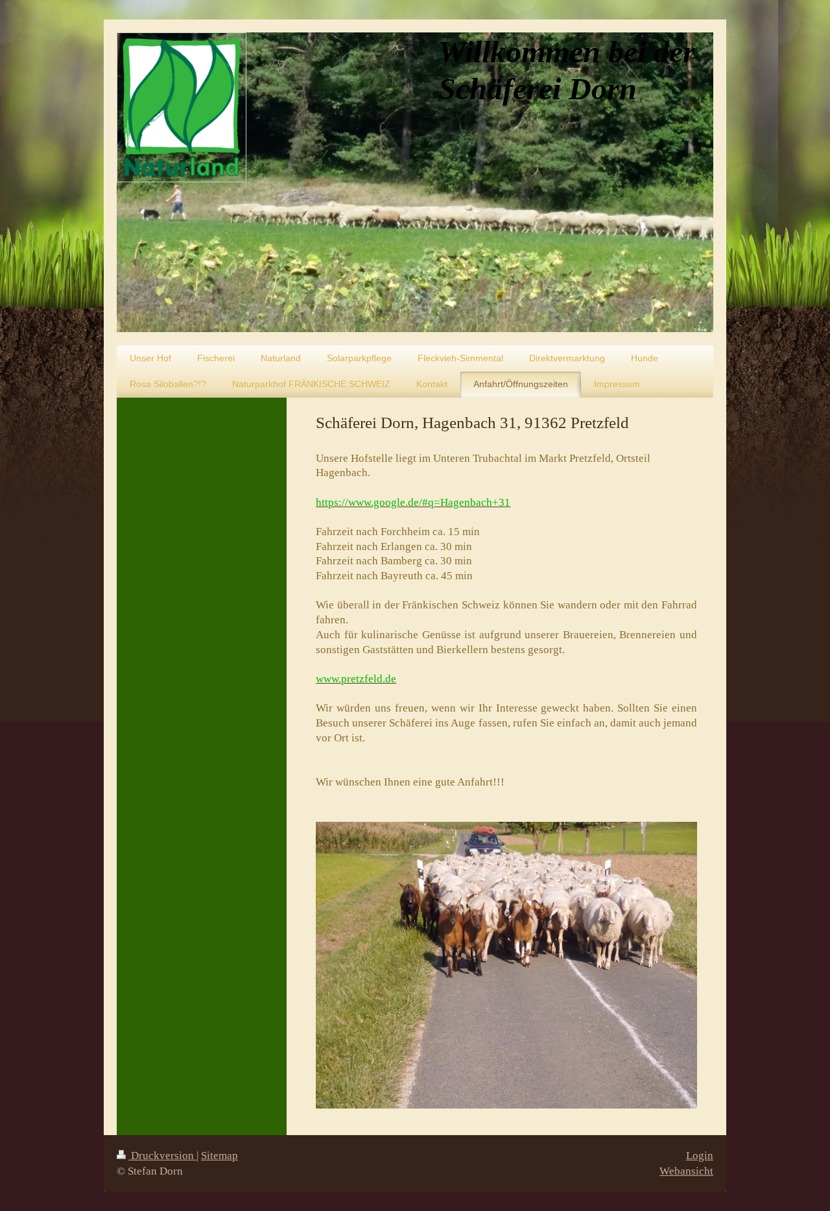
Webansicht (686, 1171)
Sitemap (219, 1155)
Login (699, 1155)
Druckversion (162, 1155)
